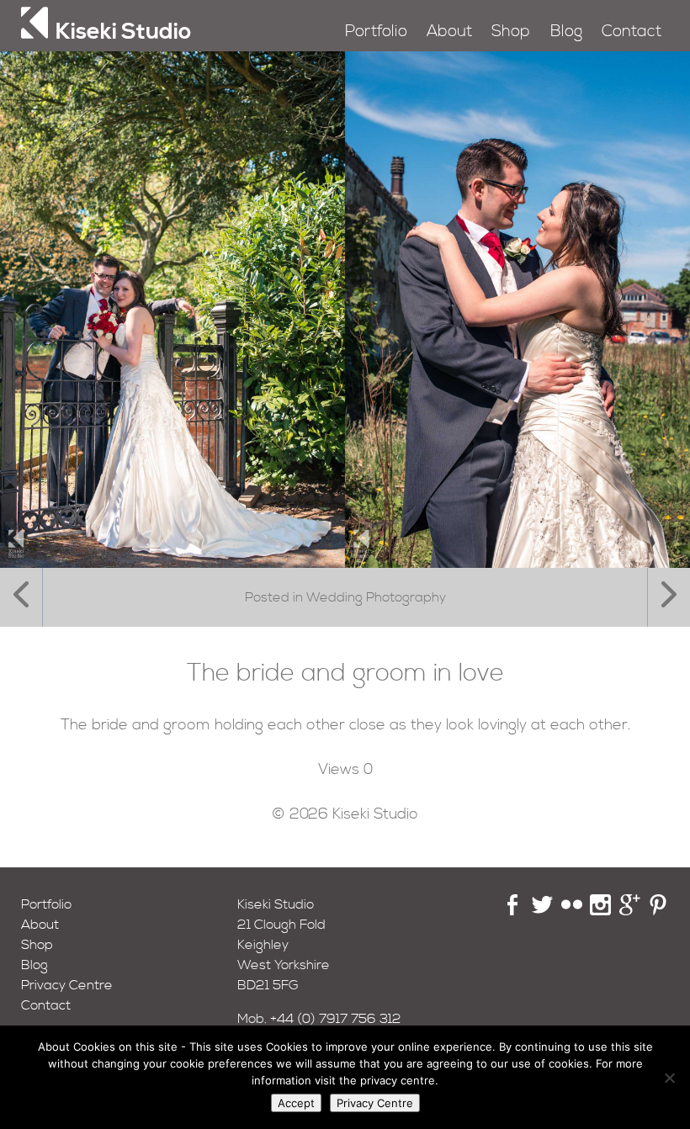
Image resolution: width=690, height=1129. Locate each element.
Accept (296, 1103)
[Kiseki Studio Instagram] (600, 911)
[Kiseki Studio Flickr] (571, 911)
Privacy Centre (67, 985)
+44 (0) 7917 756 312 (335, 1018)
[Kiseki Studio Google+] (629, 911)
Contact (631, 31)
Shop (510, 31)
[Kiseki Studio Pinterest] (658, 911)
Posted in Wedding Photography (345, 597)
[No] (669, 1077)
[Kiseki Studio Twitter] (542, 911)
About (449, 31)
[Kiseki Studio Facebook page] (512, 911)
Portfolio (376, 31)
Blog (566, 31)
